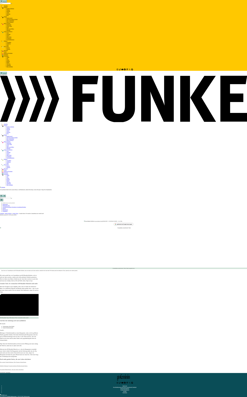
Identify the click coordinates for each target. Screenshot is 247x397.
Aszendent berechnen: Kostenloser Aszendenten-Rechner (14, 207)
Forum (5, 51)
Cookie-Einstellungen (124, 390)
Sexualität (8, 34)
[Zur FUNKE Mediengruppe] (123, 121)
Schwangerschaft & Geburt (11, 19)
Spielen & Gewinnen (8, 53)
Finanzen (8, 49)
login (0, 192)
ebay (7, 58)
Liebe (7, 33)
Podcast (4, 208)
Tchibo (7, 57)
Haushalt (8, 11)
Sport (7, 45)
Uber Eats (8, 64)
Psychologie (8, 38)
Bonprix (8, 61)
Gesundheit (8, 42)
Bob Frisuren (5, 209)
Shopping (8, 30)
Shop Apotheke (9, 66)
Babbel (7, 62)
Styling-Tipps (9, 26)
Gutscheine (6, 56)
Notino (7, 60)
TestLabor (6, 54)
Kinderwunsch (9, 18)
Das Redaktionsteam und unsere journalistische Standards (124, 387)
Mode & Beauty (7, 23)
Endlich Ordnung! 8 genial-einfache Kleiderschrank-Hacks (13, 366)
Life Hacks (8, 372)
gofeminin (2, 213)
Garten (7, 12)
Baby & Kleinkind (10, 20)
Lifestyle (5, 7)
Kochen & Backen (10, 8)
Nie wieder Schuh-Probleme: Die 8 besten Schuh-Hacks (13, 362)
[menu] (1, 200)
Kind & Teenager (10, 22)
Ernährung (8, 43)
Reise (7, 15)
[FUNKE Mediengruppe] (3, 395)
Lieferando (8, 65)
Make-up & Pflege (10, 28)
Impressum (125, 386)
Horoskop (6, 50)
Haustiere (8, 14)
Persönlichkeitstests (10, 39)
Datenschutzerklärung (124, 388)
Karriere (8, 47)
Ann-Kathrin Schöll (99, 221)
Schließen (4, 1)
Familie (5, 16)
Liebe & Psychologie (8, 31)
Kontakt (124, 391)
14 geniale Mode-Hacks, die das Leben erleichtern (12, 369)
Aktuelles (6, 6)
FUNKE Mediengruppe (11, 396)
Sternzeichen (5, 204)
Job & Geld (6, 46)
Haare (7, 27)
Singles (7, 35)
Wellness (5, 41)
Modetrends (8, 24)
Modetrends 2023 (6, 205)
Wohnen (8, 10)
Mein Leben (8, 37)
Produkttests (5, 211)
